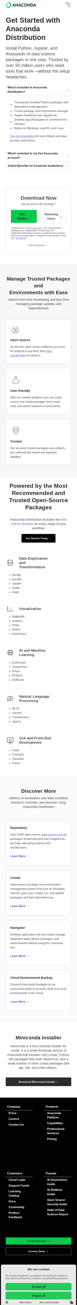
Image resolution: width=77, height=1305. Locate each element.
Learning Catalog (15, 1193)
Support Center (19, 1185)
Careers (14, 1118)
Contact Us (16, 1124)
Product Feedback (15, 1215)
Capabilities (55, 1123)
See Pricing (21, 238)
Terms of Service (34, 228)
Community (16, 1207)
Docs (12, 1201)
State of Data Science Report (57, 1212)
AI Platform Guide (54, 1192)
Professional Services (55, 1131)
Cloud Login (17, 1179)
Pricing (52, 1139)
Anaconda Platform (54, 1115)
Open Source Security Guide (57, 1202)
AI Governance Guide (57, 1182)
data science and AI (54, 834)
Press (12, 1113)
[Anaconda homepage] (21, 5)
